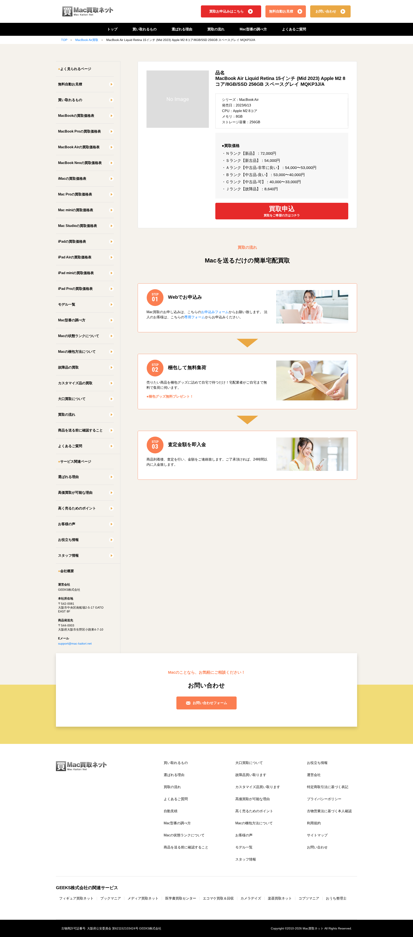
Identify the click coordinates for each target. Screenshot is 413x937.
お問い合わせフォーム (210, 703)
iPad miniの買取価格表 (76, 273)
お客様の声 (66, 524)
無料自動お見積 (281, 11)
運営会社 (314, 775)
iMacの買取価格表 (72, 178)
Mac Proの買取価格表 (75, 194)
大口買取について (72, 399)
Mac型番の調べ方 (253, 29)
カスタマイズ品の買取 (75, 383)
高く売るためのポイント (77, 508)
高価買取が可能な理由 (75, 492)
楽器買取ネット (280, 898)
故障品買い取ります (250, 775)
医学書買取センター (180, 898)
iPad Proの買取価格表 (75, 288)
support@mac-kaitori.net (75, 643)
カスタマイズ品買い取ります (257, 787)
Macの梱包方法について (77, 351)
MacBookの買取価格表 (76, 115)
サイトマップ (317, 835)
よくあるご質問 (294, 29)
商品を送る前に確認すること (80, 430)
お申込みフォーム (215, 312)
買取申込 (282, 211)
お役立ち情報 (68, 540)
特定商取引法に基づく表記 (327, 787)
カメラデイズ (250, 898)
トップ (112, 29)
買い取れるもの (145, 29)
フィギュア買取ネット (76, 898)
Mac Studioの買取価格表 (77, 226)
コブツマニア (309, 898)
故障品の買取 (68, 367)
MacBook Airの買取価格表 (79, 147)
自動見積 (170, 811)
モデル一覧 (66, 304)
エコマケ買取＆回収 (218, 898)
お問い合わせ (326, 11)
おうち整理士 (336, 898)
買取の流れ (216, 29)
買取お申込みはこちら (226, 11)
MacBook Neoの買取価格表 (80, 163)
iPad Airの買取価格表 (74, 257)
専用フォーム (194, 317)
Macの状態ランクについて (78, 336)
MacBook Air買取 (86, 40)
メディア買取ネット (143, 898)
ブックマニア (110, 898)
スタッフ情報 (68, 555)
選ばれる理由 (182, 29)
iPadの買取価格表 (72, 241)
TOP (64, 40)
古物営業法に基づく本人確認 (329, 811)
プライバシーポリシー (324, 799)
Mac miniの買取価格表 (75, 210)
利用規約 (314, 823)
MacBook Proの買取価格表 (79, 131)
